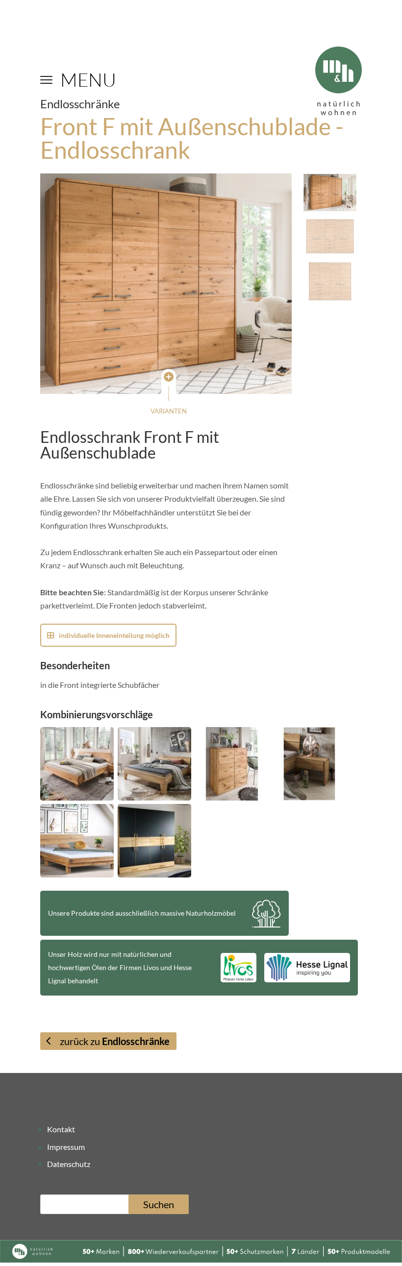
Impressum (66, 1146)
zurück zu (115, 1041)
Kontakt (61, 1129)
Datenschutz (68, 1164)
